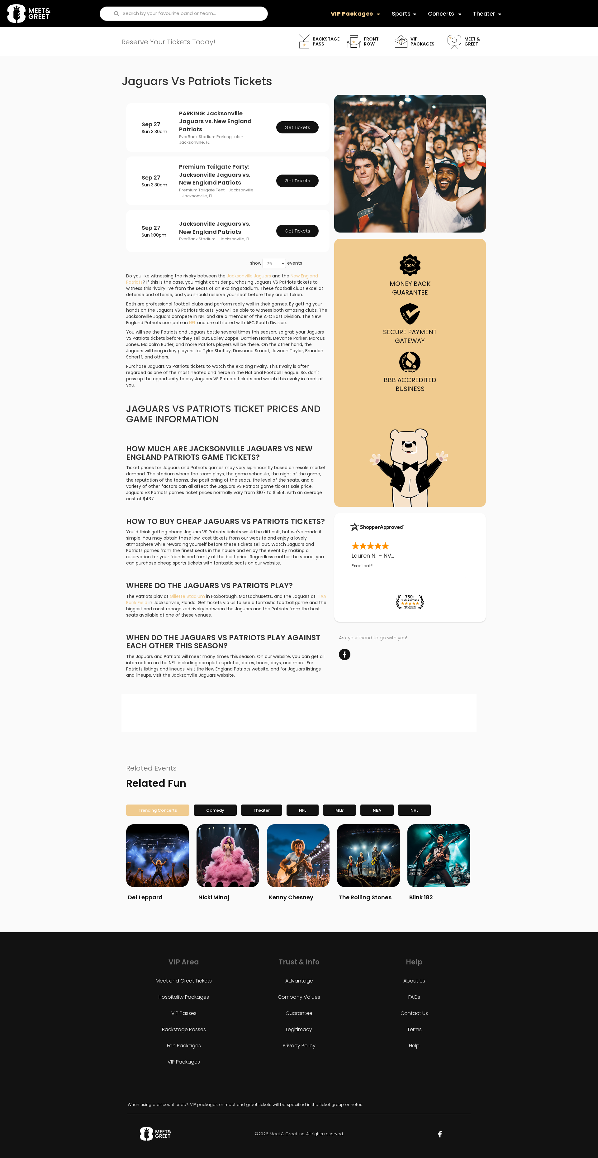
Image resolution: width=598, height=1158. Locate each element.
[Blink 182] (438, 855)
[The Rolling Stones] (368, 855)
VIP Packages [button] (352, 13)
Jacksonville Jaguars (249, 276)
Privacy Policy (299, 1045)
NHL (414, 810)
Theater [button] (484, 13)
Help (414, 1045)
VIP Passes (184, 1013)
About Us (414, 980)
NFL (192, 323)
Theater (262, 810)
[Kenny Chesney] (298, 855)
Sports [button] (401, 13)
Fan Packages (184, 1045)
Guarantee (299, 1013)
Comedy (215, 810)
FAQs (414, 997)
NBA (377, 810)
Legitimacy (299, 1029)
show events (276, 263)
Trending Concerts (158, 810)
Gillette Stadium (187, 596)
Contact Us (414, 1013)
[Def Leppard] (157, 855)
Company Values (299, 997)
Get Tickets (297, 127)
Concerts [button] (442, 13)
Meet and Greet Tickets (184, 980)
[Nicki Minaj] (228, 855)
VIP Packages (184, 1061)
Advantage (299, 980)
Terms (414, 1029)
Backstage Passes (184, 1029)
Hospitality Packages (184, 997)
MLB (339, 810)
